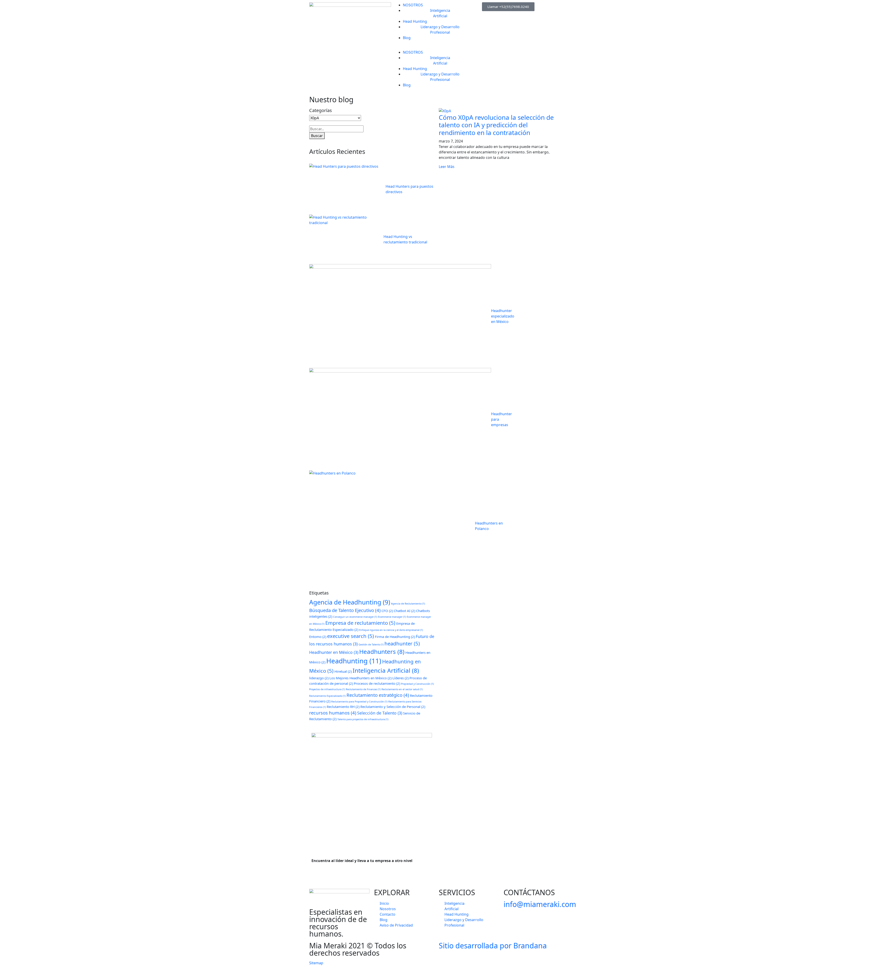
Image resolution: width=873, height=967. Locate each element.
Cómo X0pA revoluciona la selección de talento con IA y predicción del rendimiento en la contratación (496, 125)
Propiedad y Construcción (417, 683)
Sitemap (316, 962)
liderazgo (319, 678)
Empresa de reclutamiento (360, 622)
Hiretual (343, 671)
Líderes (400, 678)
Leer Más (446, 166)
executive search (350, 635)
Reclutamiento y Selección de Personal (392, 706)
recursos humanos (332, 713)
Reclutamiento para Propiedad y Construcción (359, 701)
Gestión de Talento (371, 644)
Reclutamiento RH (343, 706)
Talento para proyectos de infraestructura (362, 719)
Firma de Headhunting (395, 636)
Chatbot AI (404, 610)
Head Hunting (415, 21)
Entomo (317, 636)
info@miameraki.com (540, 904)
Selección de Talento (379, 713)
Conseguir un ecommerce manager (355, 616)
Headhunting (353, 660)
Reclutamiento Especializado (327, 695)
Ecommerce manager (392, 616)
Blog (407, 37)
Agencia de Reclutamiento (408, 603)
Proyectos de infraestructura (327, 689)
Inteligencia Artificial (386, 670)
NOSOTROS (413, 4)
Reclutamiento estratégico (377, 695)
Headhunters (381, 651)
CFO (387, 610)
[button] (436, 47)
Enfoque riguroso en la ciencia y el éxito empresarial (391, 630)
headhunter (402, 643)
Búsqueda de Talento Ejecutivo (345, 610)
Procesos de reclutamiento (377, 683)
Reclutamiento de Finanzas (363, 689)
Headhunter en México (333, 652)
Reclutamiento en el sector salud (402, 689)
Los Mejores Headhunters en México (360, 678)
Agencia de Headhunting (349, 602)
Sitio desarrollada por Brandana (493, 945)
